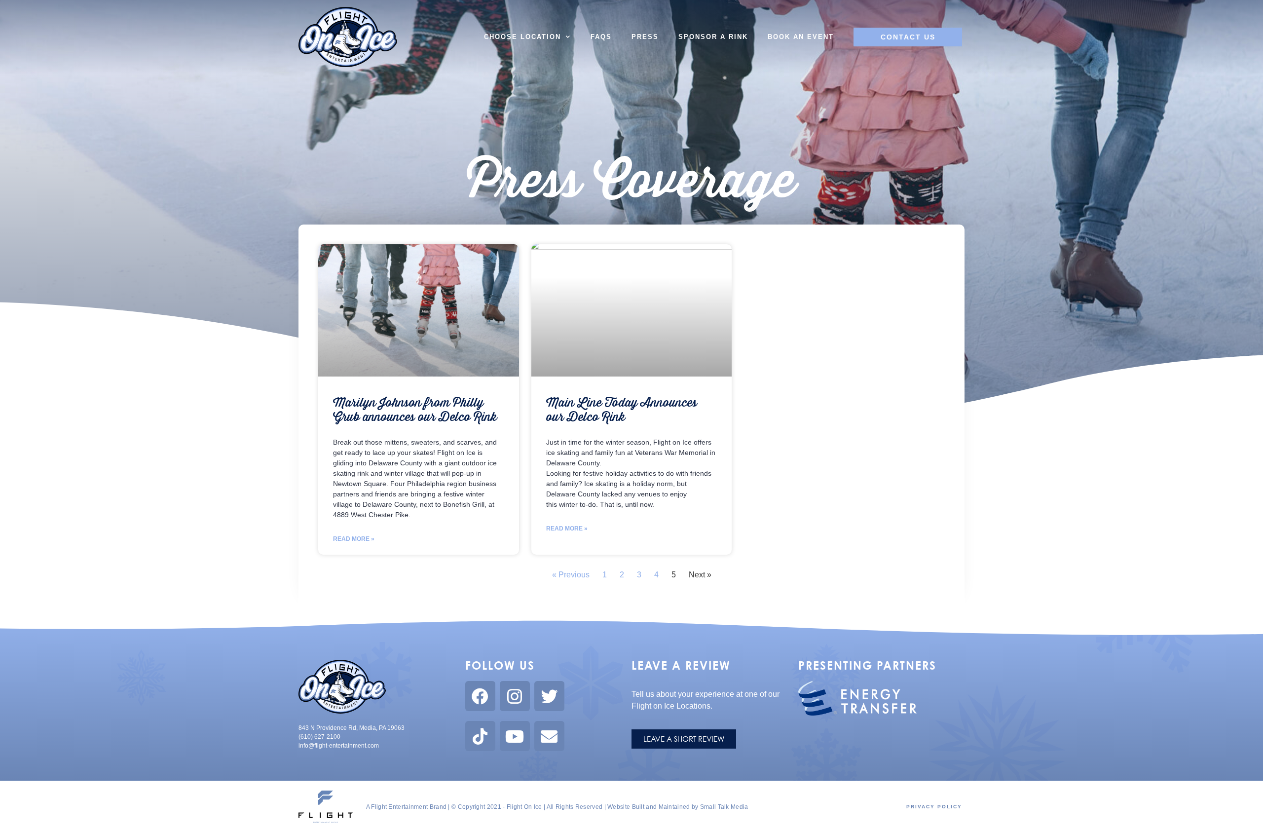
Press (645, 36)
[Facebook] (480, 696)
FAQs (601, 36)
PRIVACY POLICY (934, 806)
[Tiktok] (480, 736)
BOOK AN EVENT (801, 36)
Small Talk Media (724, 806)
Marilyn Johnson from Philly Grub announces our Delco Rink (415, 410)
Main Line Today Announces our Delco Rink (621, 410)
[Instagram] (515, 696)
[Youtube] (515, 736)
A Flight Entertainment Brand (406, 806)
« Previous (571, 574)
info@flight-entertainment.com (338, 745)
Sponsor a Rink (713, 36)
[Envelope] (549, 736)
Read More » (353, 538)
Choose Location (522, 36)
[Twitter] (549, 696)
